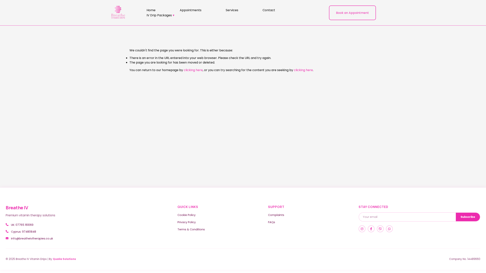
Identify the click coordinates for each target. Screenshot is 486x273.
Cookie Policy (187, 215)
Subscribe (468, 217)
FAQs (271, 222)
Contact (269, 10)
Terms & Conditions (191, 229)
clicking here (193, 70)
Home (151, 10)
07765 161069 (24, 225)
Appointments (190, 10)
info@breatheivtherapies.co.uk (32, 238)
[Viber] (380, 228)
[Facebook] (371, 228)
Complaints (276, 215)
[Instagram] (362, 228)
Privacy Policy (187, 222)
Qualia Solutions (64, 259)
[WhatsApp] (389, 228)
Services (232, 10)
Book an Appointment (352, 13)
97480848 (29, 232)
